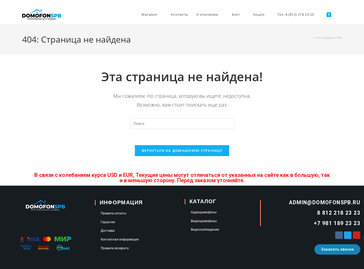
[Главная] (309, 37)
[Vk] (339, 235)
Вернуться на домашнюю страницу (182, 150)
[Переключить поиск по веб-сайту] (340, 14)
